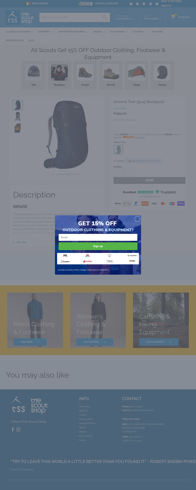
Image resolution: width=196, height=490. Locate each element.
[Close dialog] (137, 218)
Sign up (98, 246)
